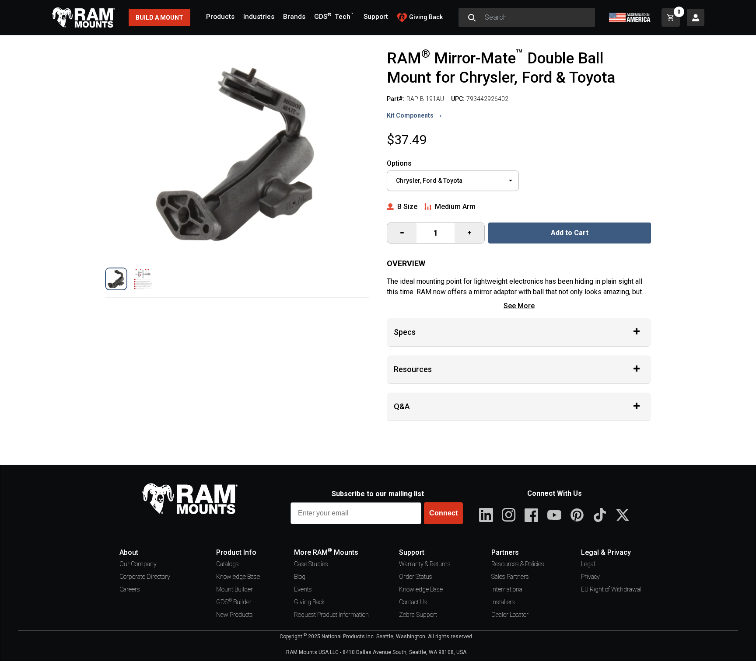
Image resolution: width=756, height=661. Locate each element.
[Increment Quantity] (401, 233)
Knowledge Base (238, 576)
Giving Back (309, 601)
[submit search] (471, 17)
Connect (443, 513)
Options (399, 163)
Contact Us (413, 601)
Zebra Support (418, 614)
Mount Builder (234, 589)
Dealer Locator (509, 614)
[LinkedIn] (486, 515)
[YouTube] (554, 515)
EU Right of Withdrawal (611, 589)
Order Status (415, 576)
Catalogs (227, 563)
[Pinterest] (577, 515)
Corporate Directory (144, 576)
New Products (234, 614)
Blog (299, 576)
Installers (503, 601)
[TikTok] (600, 515)
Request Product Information (331, 614)
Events (303, 589)
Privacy (590, 576)
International (507, 589)
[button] (116, 279)
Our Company (138, 563)
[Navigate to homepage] (83, 17)
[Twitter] (623, 515)
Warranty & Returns (425, 563)
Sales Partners (510, 576)
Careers (129, 589)
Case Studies (311, 563)
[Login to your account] (695, 17)
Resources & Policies (517, 563)
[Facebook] (532, 515)
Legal (588, 563)
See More (519, 306)
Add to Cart (569, 233)
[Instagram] (509, 515)
